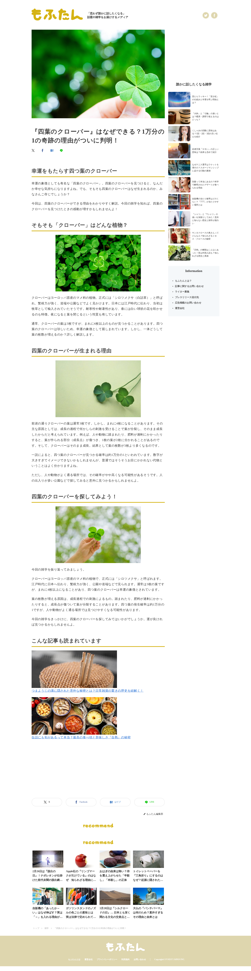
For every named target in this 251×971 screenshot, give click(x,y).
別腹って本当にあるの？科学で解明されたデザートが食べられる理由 (205, 184)
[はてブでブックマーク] (52, 150)
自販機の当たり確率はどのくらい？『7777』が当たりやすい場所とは (205, 202)
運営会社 (180, 308)
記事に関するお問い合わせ (189, 286)
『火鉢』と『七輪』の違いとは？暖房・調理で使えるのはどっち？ (205, 116)
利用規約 (125, 959)
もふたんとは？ (183, 280)
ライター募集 (182, 291)
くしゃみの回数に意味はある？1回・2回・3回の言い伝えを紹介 (205, 133)
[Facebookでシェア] (42, 150)
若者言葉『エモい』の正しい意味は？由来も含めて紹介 (205, 150)
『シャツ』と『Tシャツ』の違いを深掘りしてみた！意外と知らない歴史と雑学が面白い (205, 219)
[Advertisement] (98, 773)
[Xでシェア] (33, 150)
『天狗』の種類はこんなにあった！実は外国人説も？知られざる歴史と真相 (205, 253)
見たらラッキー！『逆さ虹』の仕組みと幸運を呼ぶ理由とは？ (205, 99)
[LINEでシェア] (61, 150)
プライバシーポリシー (107, 959)
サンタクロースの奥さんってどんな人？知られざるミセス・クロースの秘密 (205, 236)
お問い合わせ (140, 959)
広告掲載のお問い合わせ (188, 302)
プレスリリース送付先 (187, 297)
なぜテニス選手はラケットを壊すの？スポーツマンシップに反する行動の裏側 (205, 167)
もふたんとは (74, 959)
